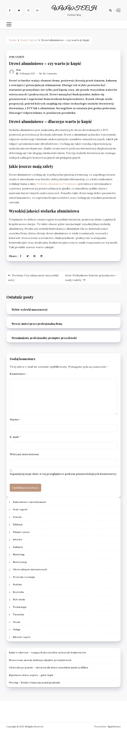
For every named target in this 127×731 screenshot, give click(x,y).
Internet (17, 539)
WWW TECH (74, 8)
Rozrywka (18, 592)
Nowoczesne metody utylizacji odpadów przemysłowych (40, 660)
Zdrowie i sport (21, 637)
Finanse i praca (21, 532)
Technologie (20, 607)
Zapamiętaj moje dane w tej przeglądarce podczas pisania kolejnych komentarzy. (63, 473)
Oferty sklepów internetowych (30, 569)
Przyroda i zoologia (24, 577)
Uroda (16, 622)
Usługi (16, 629)
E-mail (15, 437)
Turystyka (18, 614)
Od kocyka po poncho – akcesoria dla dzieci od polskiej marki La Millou (48, 667)
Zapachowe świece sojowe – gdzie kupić (31, 675)
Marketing (18, 554)
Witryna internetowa (24, 454)
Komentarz (18, 373)
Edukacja (17, 524)
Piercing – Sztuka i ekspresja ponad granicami (34, 682)
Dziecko (17, 517)
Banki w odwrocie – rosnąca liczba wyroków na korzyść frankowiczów (47, 652)
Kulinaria (18, 547)
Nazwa (15, 419)
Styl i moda (19, 599)
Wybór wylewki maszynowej (29, 309)
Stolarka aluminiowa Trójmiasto (57, 183)
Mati (18, 70)
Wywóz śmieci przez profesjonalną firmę (37, 323)
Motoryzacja (20, 562)
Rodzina (17, 584)
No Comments (50, 73)
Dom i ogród (16, 57)
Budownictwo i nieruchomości (29, 502)
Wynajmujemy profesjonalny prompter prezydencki (44, 338)
